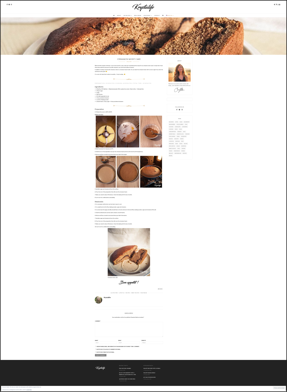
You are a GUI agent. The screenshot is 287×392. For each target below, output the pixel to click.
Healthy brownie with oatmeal (152, 368)
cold (180, 129)
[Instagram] (11, 4)
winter (184, 153)
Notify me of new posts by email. (105, 352)
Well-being (137, 15)
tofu (179, 148)
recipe (185, 143)
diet (184, 131)
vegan (170, 150)
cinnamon (184, 126)
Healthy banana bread (149, 372)
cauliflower (180, 124)
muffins (178, 141)
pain (182, 141)
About (119, 15)
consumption (172, 131)
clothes (171, 129)
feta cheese (172, 136)
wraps (170, 155)
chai (186, 124)
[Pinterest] (9, 4)
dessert (179, 131)
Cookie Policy (29, 389)
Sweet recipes (135, 292)
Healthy (176, 138)
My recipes (127, 15)
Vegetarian (144, 292)
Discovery (147, 15)
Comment (98, 321)
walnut (171, 153)
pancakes (171, 143)
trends (183, 148)
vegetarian (177, 150)
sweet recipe (172, 148)
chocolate (177, 126)
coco (176, 129)
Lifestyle (121, 292)
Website (143, 340)
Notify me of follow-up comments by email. (108, 349)
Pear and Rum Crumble (125, 368)
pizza (181, 143)
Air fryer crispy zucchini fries (127, 379)
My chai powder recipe (150, 377)
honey (181, 138)
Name (96, 340)
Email (120, 340)
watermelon (178, 153)
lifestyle (171, 141)
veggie (183, 150)
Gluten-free (114, 292)
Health (171, 138)
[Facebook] (176, 109)
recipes (128, 292)
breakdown (172, 124)
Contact (157, 15)
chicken (171, 126)
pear (176, 143)
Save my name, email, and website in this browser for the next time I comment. (118, 346)
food (178, 136)
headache (183, 136)
